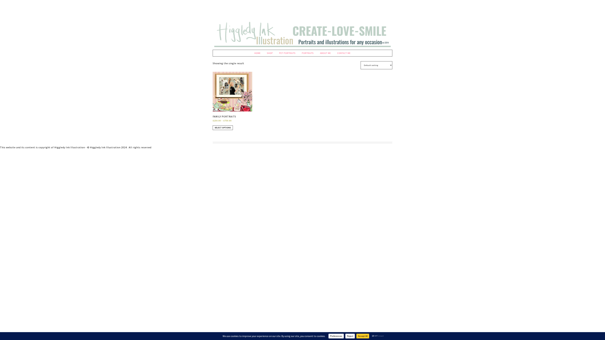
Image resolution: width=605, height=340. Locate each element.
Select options (223, 127)
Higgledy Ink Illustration (302, 11)
